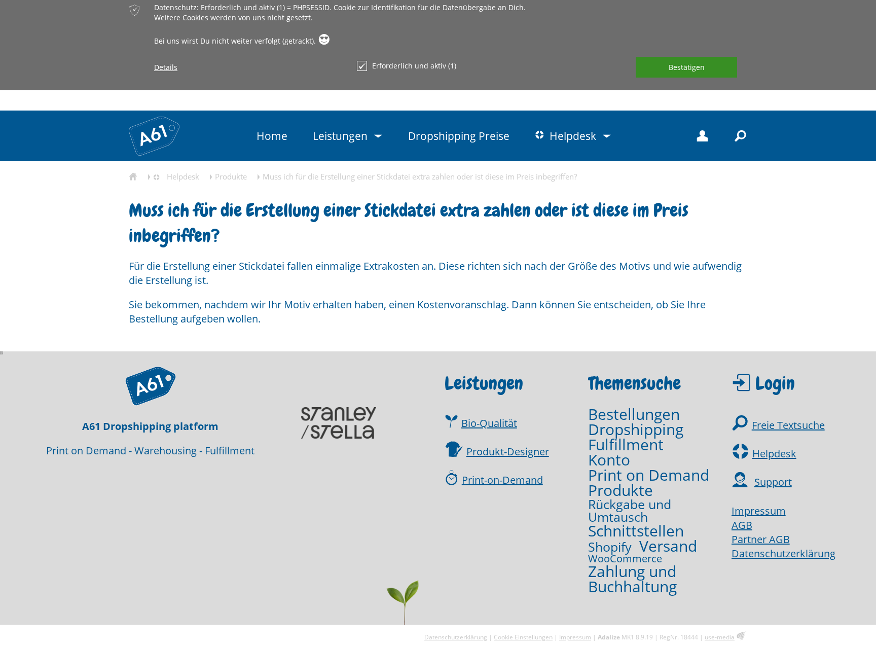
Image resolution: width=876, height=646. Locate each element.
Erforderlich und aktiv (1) (414, 65)
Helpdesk (774, 453)
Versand (668, 546)
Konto (609, 460)
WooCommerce (625, 559)
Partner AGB (761, 539)
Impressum (759, 511)
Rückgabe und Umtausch (629, 510)
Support (773, 482)
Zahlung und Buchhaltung (632, 579)
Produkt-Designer (507, 451)
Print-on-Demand (502, 480)
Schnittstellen (636, 531)
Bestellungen (634, 414)
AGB (742, 525)
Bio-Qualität (489, 423)
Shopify (610, 547)
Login (775, 383)
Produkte (620, 490)
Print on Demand (648, 475)
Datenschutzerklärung (783, 553)
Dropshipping (635, 429)
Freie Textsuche (788, 425)
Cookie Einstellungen (523, 637)
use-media (720, 637)
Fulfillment (626, 444)
